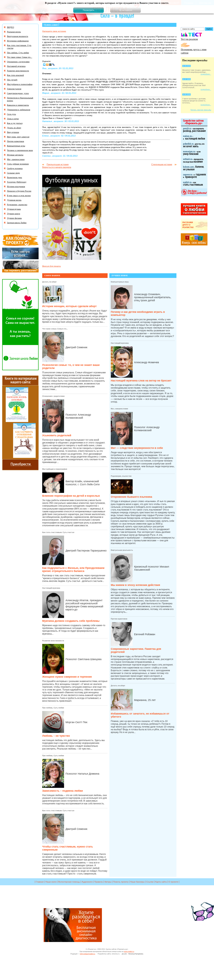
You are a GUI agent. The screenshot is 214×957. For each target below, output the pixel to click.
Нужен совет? (51, 24)
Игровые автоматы (15, 154)
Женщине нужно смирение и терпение (67, 676)
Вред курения (13, 132)
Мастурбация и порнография (54, 469)
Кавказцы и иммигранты (18, 105)
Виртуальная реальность (122, 550)
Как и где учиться (14, 123)
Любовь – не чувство (56, 735)
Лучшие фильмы (14, 218)
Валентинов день (14, 177)
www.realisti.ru (129, 951)
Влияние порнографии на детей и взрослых (71, 495)
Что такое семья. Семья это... (55, 329)
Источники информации (18, 40)
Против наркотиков (119, 619)
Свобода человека (15, 168)
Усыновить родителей (56, 435)
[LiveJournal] (53, 64)
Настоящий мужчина (51, 588)
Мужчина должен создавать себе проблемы (70, 620)
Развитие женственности (53, 641)
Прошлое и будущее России (19, 191)
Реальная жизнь (14, 31)
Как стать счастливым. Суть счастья (58, 532)
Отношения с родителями (53, 396)
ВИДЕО (10, 27)
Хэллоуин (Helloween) (16, 182)
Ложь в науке (13, 118)
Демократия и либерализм (18, 109)
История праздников (16, 186)
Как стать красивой (15, 75)
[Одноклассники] (47, 64)
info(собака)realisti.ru (87, 954)
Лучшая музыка (14, 209)
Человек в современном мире (20, 150)
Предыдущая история (58, 164)
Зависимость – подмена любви (62, 790)
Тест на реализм (189, 39)
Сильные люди (13, 172)
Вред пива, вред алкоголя (18, 136)
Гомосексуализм (14, 88)
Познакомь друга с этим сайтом (193, 51)
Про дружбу (12, 79)
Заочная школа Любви (16, 222)
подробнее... (206, 74)
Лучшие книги (13, 213)
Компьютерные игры (120, 282)
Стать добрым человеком (18, 163)
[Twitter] (44, 64)
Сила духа (11, 114)
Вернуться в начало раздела (56, 167)
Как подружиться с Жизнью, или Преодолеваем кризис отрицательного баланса (73, 569)
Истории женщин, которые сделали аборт (69, 306)
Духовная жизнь (14, 200)
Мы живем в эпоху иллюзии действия (135, 585)
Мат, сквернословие (119, 409)
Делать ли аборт (49, 282)
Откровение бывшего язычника (131, 496)
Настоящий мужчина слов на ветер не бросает (141, 380)
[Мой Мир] (50, 64)
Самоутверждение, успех (18, 93)
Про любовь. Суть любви (53, 708)
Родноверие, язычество (121, 476)
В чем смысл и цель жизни (19, 195)
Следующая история (161, 164)
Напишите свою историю (54, 31)
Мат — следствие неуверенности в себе (137, 447)
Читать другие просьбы (200, 110)
